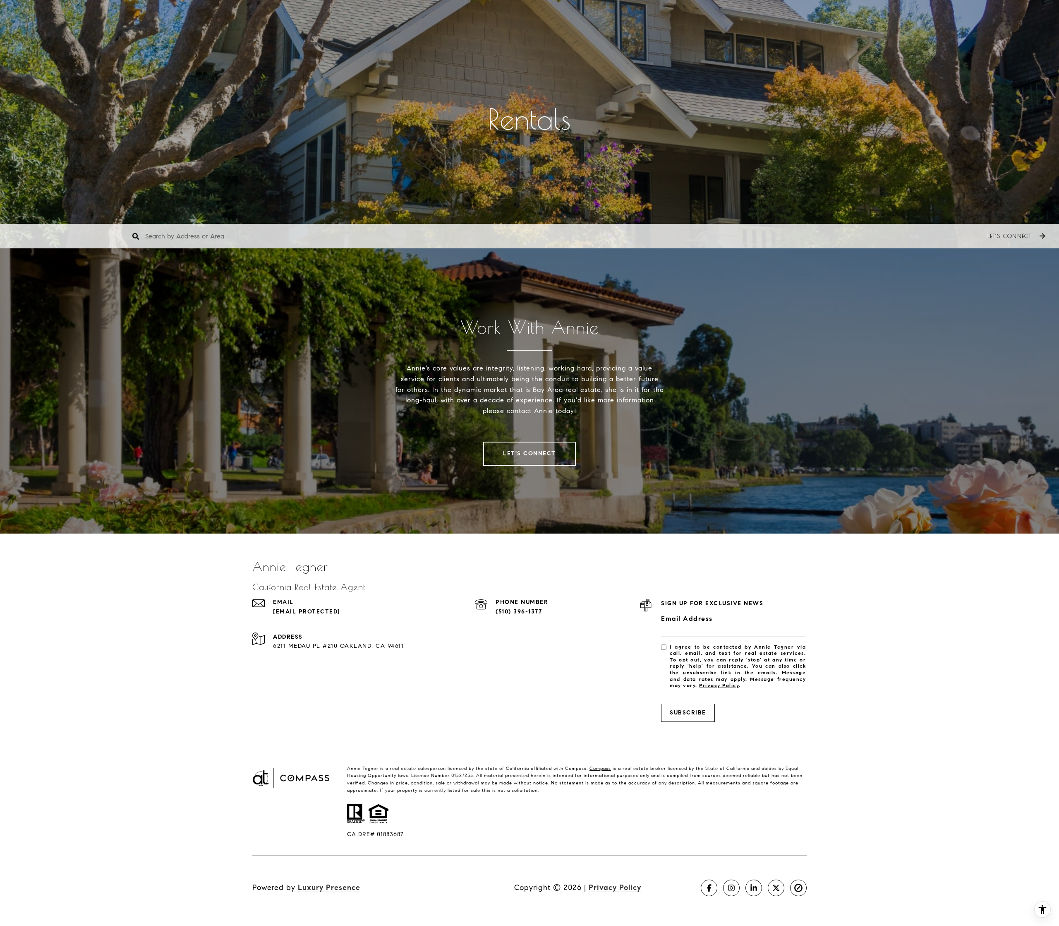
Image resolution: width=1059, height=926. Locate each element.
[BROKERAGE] (798, 888)
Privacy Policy (719, 685)
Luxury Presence (329, 887)
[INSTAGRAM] (731, 888)
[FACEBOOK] (709, 888)
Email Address (687, 619)
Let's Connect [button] (529, 453)
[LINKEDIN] (753, 888)
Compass (600, 768)
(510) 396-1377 (519, 611)
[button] (1015, 236)
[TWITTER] (776, 888)
